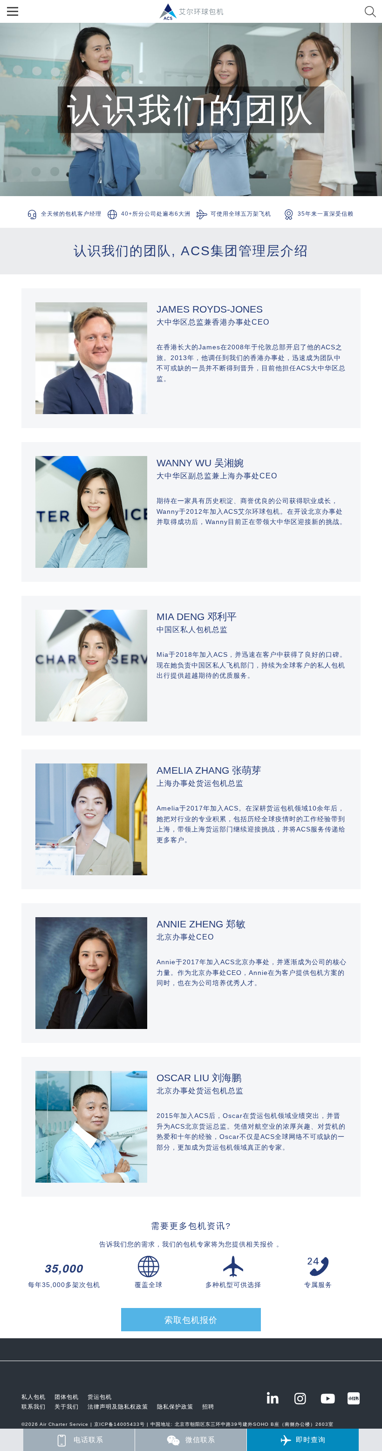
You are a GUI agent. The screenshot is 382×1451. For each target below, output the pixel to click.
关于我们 (67, 1406)
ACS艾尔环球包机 (196, 16)
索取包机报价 (191, 1320)
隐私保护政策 (175, 1406)
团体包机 (67, 1397)
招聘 (208, 1406)
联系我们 (33, 1406)
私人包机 (33, 1397)
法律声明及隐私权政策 (118, 1406)
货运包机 (100, 1397)
